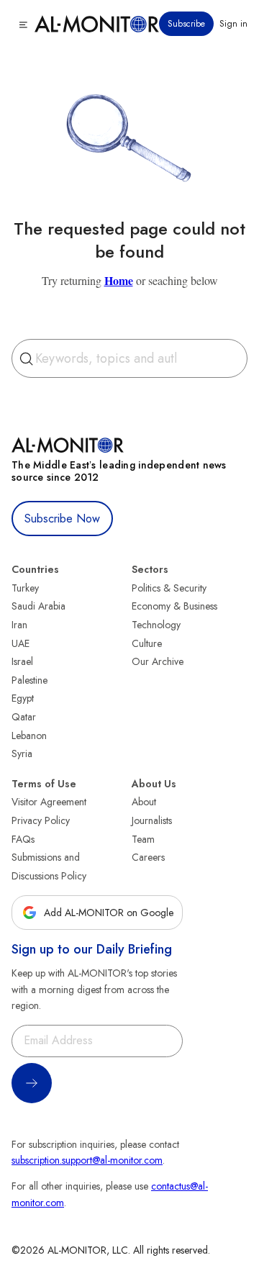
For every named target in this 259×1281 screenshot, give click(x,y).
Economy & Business (174, 606)
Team (143, 839)
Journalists (152, 820)
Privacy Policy (41, 820)
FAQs (23, 839)
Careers (148, 857)
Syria (22, 753)
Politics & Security (169, 588)
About (144, 802)
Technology (156, 624)
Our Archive (157, 661)
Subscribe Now (62, 518)
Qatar (24, 717)
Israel (22, 661)
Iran (19, 624)
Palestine (29, 680)
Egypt (23, 698)
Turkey (25, 588)
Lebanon (29, 735)
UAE (20, 643)
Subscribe (186, 23)
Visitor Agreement (49, 802)
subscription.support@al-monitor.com (87, 1160)
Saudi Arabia (38, 606)
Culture (147, 643)
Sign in (233, 23)
